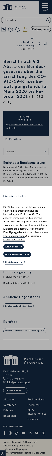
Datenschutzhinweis (14, 239)
